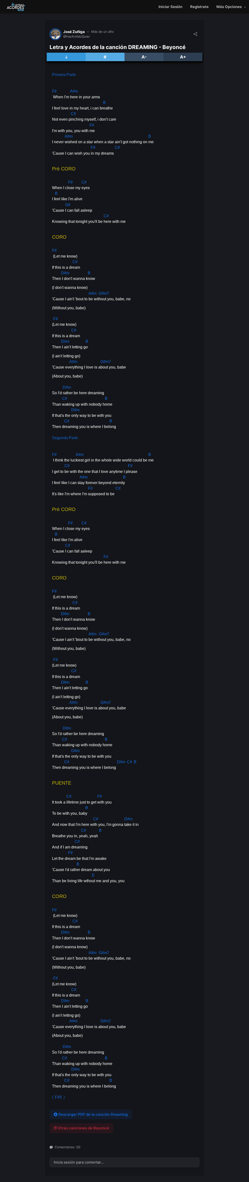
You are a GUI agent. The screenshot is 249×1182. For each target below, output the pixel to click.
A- (144, 56)
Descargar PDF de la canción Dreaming (92, 1114)
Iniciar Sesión (170, 6)
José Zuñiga (74, 32)
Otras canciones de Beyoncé (83, 1128)
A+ (183, 56)
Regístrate (199, 6)
